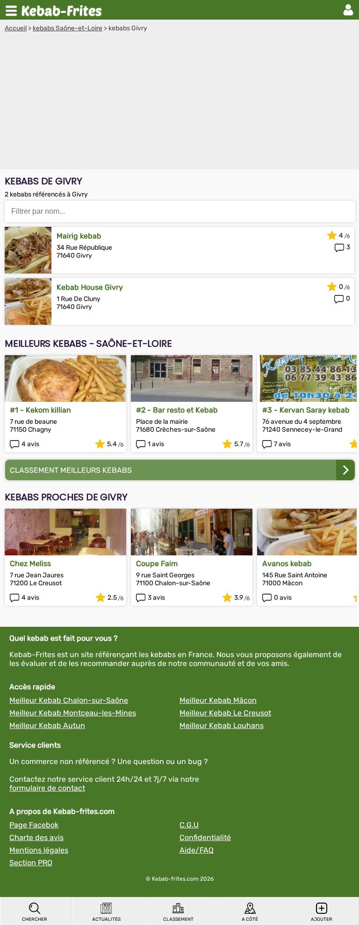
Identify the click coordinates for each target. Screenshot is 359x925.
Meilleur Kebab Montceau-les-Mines (72, 712)
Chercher (34, 919)
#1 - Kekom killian (40, 410)
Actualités (106, 919)
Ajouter (321, 919)
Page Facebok (33, 824)
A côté (250, 919)
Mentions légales (38, 850)
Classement (178, 919)
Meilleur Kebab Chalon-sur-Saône (68, 700)
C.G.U (189, 824)
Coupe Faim (157, 563)
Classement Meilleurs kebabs (71, 470)
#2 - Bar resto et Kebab (177, 410)
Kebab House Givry (90, 287)
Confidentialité (205, 837)
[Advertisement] (179, 102)
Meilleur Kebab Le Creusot (225, 712)
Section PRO (30, 862)
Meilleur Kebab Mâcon (218, 700)
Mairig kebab (79, 235)
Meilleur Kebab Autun (47, 725)
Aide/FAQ (197, 850)
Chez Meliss (30, 563)
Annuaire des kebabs (64, 10)
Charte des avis (36, 837)
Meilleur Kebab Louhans (222, 725)
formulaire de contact (47, 788)
